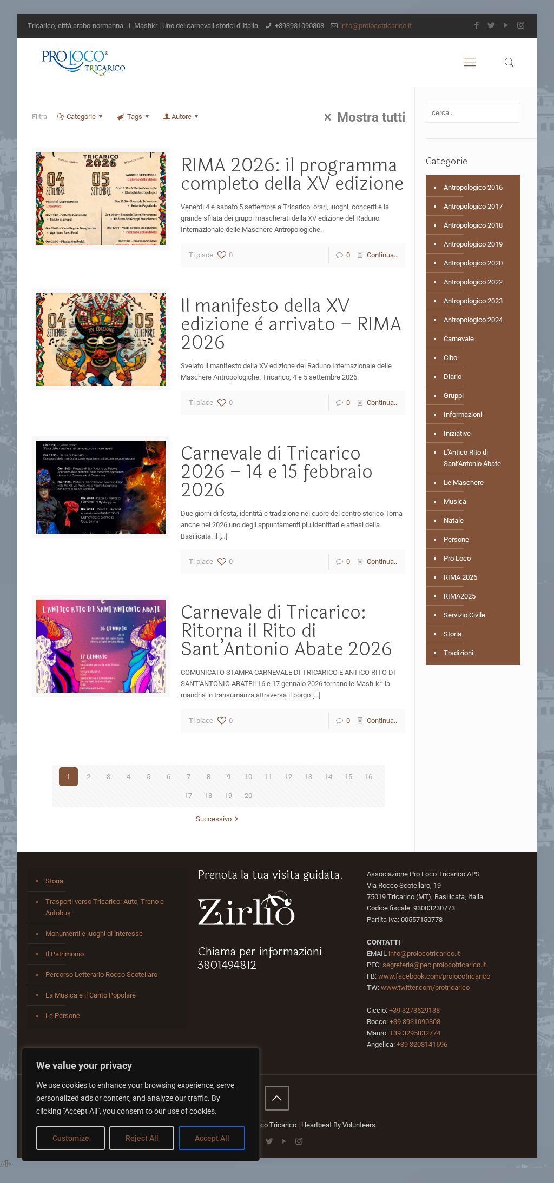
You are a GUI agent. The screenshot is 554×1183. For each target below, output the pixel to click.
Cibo (450, 358)
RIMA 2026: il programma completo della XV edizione (292, 174)
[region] (141, 1104)
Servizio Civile (464, 615)
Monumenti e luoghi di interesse (94, 933)
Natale (454, 520)
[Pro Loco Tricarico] (83, 62)
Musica (455, 501)
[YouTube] (506, 25)
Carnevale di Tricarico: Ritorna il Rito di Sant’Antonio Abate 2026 (286, 631)
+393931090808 (299, 26)
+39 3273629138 (414, 1010)
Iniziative (457, 433)
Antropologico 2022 (473, 282)
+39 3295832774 (415, 1033)
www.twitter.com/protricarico (425, 987)
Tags (134, 116)
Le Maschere (464, 482)
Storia (452, 634)
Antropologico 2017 (473, 206)
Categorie (81, 116)
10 (248, 777)
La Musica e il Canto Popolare (90, 995)
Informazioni (463, 414)
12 (288, 777)
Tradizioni (458, 653)
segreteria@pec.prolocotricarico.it (434, 965)
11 (268, 777)
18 (208, 796)
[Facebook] (477, 25)
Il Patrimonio (64, 954)
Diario (452, 377)
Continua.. (382, 255)
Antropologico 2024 (473, 320)
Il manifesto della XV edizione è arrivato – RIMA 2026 (291, 324)
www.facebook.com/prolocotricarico (434, 976)
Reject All (142, 1138)
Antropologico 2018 (473, 225)
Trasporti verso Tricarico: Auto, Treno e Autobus (104, 907)
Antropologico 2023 (473, 301)
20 (248, 796)
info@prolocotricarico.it (376, 26)
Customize (70, 1138)
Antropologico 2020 (473, 263)
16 (368, 777)
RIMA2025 (460, 596)
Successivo (214, 819)
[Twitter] (491, 25)
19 (228, 796)
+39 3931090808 (415, 1022)
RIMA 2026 (460, 577)
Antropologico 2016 (473, 187)
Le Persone (62, 1016)
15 (348, 777)
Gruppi (454, 395)
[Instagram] (520, 25)
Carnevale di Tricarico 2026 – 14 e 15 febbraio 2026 (277, 472)
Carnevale (459, 339)
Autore (182, 116)
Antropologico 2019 (473, 244)
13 (308, 777)
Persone (456, 539)
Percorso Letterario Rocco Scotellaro (101, 975)
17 (188, 796)
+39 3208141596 (422, 1044)
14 (328, 777)
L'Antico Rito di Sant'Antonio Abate (472, 458)
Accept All (212, 1138)
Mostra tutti (371, 117)
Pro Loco (457, 558)
